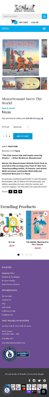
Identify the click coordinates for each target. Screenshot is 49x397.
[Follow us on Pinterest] (20, 191)
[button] (18, 255)
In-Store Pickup (8, 281)
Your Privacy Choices (11, 284)
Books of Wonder (19, 374)
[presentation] (4, 59)
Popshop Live (7, 315)
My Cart (23, 22)
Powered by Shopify (35, 374)
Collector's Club (8, 311)
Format (5, 126)
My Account (7, 296)
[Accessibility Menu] (7, 390)
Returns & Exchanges (11, 277)
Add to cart (23, 136)
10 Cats (11, 242)
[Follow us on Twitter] (15, 191)
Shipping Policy (8, 273)
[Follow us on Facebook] (10, 191)
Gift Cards (6, 307)
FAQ (3, 304)
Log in (34, 22)
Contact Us (6, 300)
